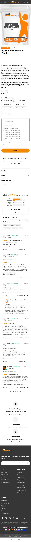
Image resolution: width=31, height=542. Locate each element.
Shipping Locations (21, 490)
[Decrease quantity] (3, 114)
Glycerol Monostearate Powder (9, 244)
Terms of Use (20, 477)
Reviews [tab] (5, 217)
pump (5, 225)
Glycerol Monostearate (7, 292)
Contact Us (4, 500)
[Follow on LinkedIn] (24, 518)
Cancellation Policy (21, 482)
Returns (3, 510)
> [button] (20, 391)
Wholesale (3, 505)
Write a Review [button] (16, 209)
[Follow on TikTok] (21, 518)
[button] (25, 249)
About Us (19, 472)
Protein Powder (5, 479)
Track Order (4, 508)
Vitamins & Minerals (6, 474)
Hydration (14, 47)
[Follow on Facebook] (2, 518)
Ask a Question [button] (16, 212)
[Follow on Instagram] (10, 518)
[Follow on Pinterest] (13, 518)
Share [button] (5, 249)
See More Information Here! (15, 414)
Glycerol (18, 225)
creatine (11, 225)
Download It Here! (15, 441)
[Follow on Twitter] (6, 518)
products (15, 228)
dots (21, 228)
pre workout (7, 228)
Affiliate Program (5, 513)
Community (20, 492)
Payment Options (21, 487)
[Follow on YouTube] (17, 518)
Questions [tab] (14, 217)
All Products (4, 472)
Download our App (5, 482)
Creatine (3, 477)
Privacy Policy (20, 474)
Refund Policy (20, 485)
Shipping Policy (21, 479)
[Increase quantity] (8, 114)
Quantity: (3, 112)
